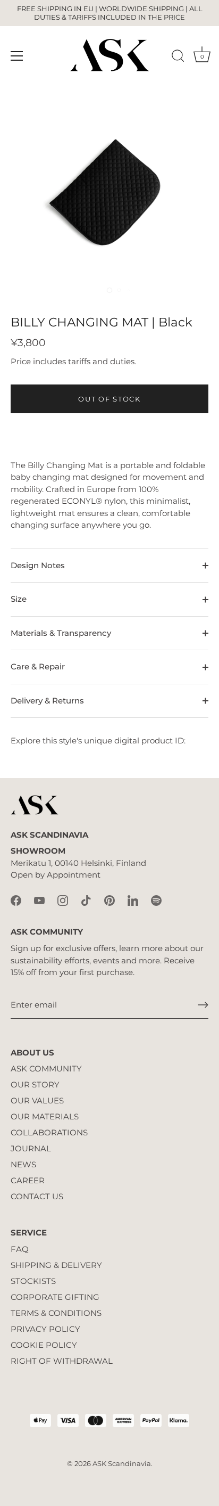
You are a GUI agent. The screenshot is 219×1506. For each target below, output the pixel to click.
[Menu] (17, 56)
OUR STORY (35, 1084)
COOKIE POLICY (44, 1345)
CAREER (28, 1180)
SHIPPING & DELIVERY (56, 1265)
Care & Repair (38, 666)
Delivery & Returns (47, 700)
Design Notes (38, 565)
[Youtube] (39, 900)
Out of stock (109, 399)
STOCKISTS (33, 1281)
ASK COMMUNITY (46, 1068)
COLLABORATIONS (49, 1132)
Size (19, 599)
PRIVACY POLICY (45, 1329)
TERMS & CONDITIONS (56, 1313)
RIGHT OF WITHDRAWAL (62, 1361)
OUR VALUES (37, 1100)
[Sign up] (203, 1005)
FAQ (20, 1249)
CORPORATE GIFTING (55, 1297)
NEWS (23, 1164)
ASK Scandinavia (121, 1464)
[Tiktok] (86, 900)
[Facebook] (16, 900)
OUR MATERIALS (45, 1116)
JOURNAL (31, 1148)
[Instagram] (62, 900)
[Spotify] (156, 900)
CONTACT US (37, 1196)
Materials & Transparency (61, 633)
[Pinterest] (109, 900)
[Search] (178, 57)
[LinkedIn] (133, 900)
